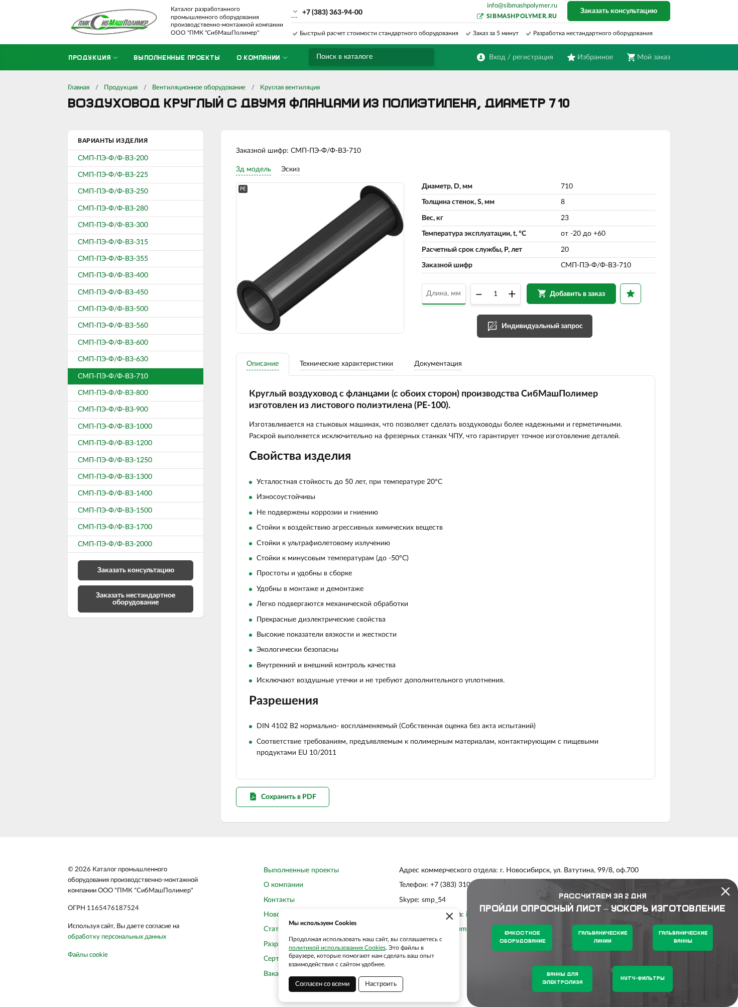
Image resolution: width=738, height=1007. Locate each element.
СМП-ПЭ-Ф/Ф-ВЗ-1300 (115, 476)
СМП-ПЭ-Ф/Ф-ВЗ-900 (113, 409)
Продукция (121, 87)
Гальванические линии (602, 937)
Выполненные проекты (301, 870)
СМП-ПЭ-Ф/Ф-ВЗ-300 (113, 225)
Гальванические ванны (683, 937)
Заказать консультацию (618, 11)
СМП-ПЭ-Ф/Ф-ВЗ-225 (113, 174)
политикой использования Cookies (337, 948)
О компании (283, 884)
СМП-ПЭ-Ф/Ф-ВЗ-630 (113, 359)
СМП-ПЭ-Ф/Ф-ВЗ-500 (113, 309)
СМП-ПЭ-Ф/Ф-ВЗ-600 (113, 342)
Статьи (275, 929)
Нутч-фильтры (643, 978)
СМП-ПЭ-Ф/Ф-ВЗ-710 (113, 376)
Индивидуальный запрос (542, 326)
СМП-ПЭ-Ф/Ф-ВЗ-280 (113, 208)
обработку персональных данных (117, 937)
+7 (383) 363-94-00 (332, 12)
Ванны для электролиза (562, 978)
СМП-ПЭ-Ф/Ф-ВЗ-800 (113, 392)
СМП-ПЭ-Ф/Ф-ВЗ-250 (113, 191)
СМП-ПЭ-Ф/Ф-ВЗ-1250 (115, 460)
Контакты (279, 899)
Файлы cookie (88, 955)
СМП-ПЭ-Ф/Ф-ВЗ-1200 (115, 443)
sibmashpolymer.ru (521, 16)
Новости (278, 914)
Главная (78, 87)
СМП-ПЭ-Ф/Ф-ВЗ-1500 (115, 510)
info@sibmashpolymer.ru (522, 6)
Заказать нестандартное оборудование (135, 599)
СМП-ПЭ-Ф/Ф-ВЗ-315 (113, 242)
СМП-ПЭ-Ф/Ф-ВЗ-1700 (115, 527)
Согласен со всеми (322, 984)
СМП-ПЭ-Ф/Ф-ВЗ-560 (113, 325)
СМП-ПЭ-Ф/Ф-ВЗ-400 (113, 275)
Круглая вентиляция (290, 87)
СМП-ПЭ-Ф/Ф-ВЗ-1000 (115, 426)
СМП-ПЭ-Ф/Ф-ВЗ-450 (113, 292)
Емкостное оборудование (522, 937)
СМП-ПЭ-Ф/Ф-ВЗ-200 (113, 158)
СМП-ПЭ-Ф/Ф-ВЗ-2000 (115, 544)
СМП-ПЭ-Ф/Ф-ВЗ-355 (113, 258)
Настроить (381, 984)
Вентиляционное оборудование (198, 87)
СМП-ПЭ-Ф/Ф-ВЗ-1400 (115, 493)
